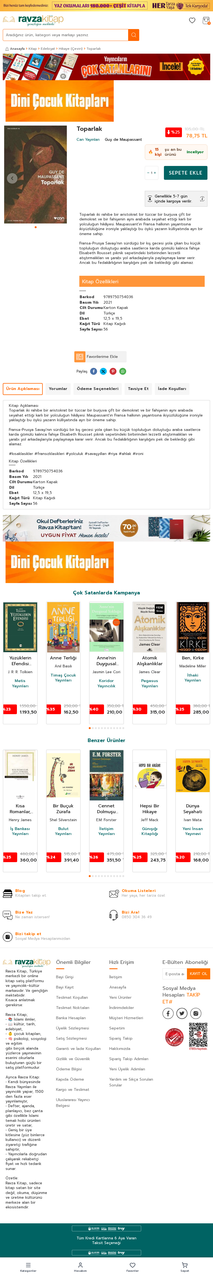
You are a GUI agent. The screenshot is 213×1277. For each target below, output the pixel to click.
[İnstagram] (195, 1013)
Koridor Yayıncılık (106, 683)
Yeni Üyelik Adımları (127, 1069)
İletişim (115, 977)
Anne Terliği (63, 658)
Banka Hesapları (71, 1018)
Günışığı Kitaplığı (149, 831)
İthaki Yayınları (192, 678)
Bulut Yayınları (63, 831)
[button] (36, 227)
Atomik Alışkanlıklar (150, 661)
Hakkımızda (119, 1049)
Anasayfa (17, 48)
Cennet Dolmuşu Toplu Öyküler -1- (106, 809)
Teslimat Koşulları (72, 997)
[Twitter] (181, 1013)
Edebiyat (48, 48)
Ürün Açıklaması (22, 389)
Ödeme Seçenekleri (97, 389)
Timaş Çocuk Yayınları (63, 678)
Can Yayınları (88, 139)
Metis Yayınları (20, 683)
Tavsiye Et (138, 389)
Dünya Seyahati (192, 809)
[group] (35, 174)
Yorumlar (58, 389)
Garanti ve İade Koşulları (78, 1049)
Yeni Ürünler (120, 997)
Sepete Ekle (185, 172)
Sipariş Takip (121, 1038)
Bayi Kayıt (65, 987)
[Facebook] (168, 1013)
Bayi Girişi (64, 977)
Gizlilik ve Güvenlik (73, 1059)
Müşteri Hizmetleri (126, 1018)
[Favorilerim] (192, 20)
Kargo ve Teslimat (72, 1090)
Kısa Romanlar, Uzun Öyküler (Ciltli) (20, 809)
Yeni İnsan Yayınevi (192, 831)
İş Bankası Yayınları (20, 831)
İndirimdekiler (121, 1008)
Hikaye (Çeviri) (71, 48)
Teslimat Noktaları (72, 1008)
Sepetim (117, 1028)
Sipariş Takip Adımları (128, 1059)
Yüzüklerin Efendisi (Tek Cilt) (20, 661)
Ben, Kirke (193, 658)
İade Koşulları (172, 389)
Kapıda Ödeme (70, 1079)
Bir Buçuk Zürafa (63, 809)
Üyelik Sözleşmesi (72, 1028)
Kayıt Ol (198, 974)
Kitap (33, 48)
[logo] (33, 20)
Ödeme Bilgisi (69, 1069)
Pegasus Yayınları (149, 683)
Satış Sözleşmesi (71, 1038)
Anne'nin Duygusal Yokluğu (106, 661)
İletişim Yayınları (106, 831)
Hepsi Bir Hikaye (149, 809)
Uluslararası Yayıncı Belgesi (73, 1103)
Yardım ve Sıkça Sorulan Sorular (131, 1082)
